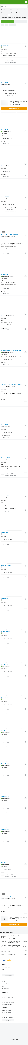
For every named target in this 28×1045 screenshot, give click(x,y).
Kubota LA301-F (5, 164)
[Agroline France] (9, 2)
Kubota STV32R (5, 82)
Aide (3, 969)
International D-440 (6, 896)
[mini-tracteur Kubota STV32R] (14, 73)
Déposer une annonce (14, 108)
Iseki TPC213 (4, 664)
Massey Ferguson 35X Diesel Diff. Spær (11, 350)
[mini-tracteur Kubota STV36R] (14, 36)
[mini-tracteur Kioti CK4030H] (14, 486)
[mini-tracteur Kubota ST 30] (14, 120)
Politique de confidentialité (7, 997)
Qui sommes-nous (6, 967)
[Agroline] (1, 10)
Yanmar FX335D (5, 796)
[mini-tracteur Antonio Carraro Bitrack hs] (14, 304)
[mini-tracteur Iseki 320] (14, 853)
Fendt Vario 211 (3, 946)
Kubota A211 (3, 954)
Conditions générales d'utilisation (9, 995)
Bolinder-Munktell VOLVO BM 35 (9, 234)
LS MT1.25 (3, 941)
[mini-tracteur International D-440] (14, 887)
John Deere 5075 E (3, 937)
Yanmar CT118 (4, 829)
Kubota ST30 (4, 424)
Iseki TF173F (4, 730)
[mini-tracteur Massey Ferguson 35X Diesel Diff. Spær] (14, 341)
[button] (26, 2)
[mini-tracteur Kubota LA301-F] (14, 154)
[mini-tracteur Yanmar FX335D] (14, 787)
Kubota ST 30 (4, 129)
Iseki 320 (3, 862)
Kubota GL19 (4, 697)
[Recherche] (26, 6)
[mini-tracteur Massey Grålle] (14, 265)
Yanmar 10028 (4, 598)
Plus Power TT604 (5, 458)
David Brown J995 (5, 631)
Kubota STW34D (5, 197)
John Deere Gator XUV (3, 950)
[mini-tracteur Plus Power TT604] (14, 448)
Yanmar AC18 (4, 532)
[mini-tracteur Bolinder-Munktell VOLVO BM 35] (14, 225)
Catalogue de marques (7, 1004)
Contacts (4, 971)
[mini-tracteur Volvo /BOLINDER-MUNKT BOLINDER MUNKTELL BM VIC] (14, 375)
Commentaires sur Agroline (8, 1002)
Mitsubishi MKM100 (6, 565)
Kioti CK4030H (5, 496)
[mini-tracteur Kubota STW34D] (14, 187)
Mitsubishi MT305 (5, 763)
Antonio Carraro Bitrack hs (8, 314)
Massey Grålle (4, 274)
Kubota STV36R (5, 45)
